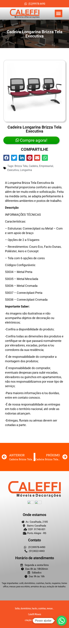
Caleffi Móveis (34, 614)
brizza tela (21, 166)
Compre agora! (33, 140)
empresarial (46, 166)
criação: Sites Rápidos (34, 620)
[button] (58, 13)
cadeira (33, 166)
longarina (26, 170)
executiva (13, 170)
